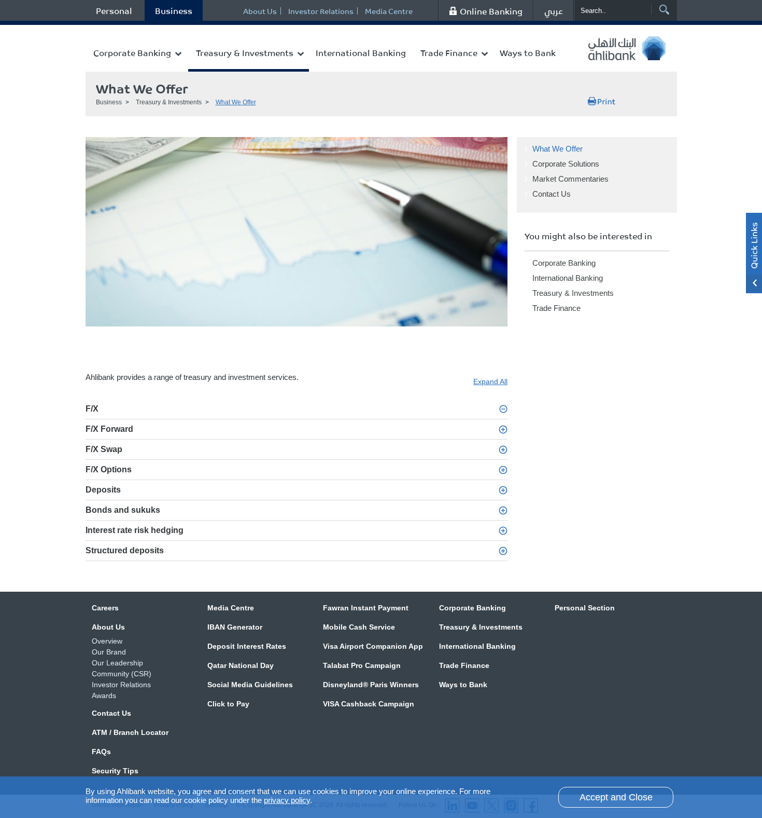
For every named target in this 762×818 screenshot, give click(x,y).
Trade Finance (448, 52)
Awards (104, 695)
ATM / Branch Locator (130, 732)
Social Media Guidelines (250, 684)
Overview (107, 641)
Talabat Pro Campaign (362, 665)
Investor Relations (321, 11)
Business (173, 10)
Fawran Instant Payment (365, 608)
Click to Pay (228, 704)
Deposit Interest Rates (246, 646)
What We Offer (236, 102)
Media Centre (389, 11)
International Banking (361, 52)
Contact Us (551, 194)
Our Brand (109, 652)
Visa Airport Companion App (373, 646)
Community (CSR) (121, 674)
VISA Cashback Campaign (368, 704)
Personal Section (585, 608)
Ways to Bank (528, 52)
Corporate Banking (132, 52)
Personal (114, 10)
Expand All (490, 381)
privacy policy (287, 800)
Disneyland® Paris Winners (371, 684)
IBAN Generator (234, 627)
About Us (260, 11)
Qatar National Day (240, 665)
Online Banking (491, 11)
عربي (553, 10)
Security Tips (115, 771)
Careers (105, 608)
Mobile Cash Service (359, 627)
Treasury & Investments (244, 52)
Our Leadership (117, 663)
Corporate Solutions (565, 164)
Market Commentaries (570, 179)
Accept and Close (616, 797)
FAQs (101, 751)
